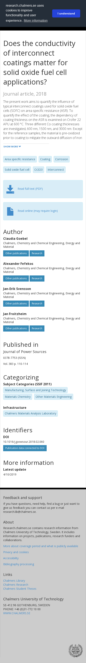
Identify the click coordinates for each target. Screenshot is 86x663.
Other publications (16, 253)
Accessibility (11, 558)
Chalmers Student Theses (19, 589)
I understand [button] (66, 13)
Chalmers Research (15, 584)
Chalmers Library (14, 580)
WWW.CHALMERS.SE (16, 613)
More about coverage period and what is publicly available (40, 546)
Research (37, 253)
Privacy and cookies (16, 552)
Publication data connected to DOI (24, 448)
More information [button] (36, 20)
